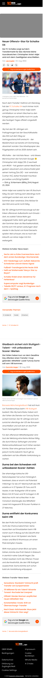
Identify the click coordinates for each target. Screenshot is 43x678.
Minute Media (31, 659)
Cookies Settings (9, 670)
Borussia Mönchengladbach (15, 405)
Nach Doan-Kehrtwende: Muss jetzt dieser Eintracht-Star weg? (20, 610)
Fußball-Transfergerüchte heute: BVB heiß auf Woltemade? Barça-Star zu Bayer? (21, 270)
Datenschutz (7, 659)
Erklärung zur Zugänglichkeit (8, 665)
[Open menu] (3, 3)
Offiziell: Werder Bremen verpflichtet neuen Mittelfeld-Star (20, 597)
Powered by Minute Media (16, 676)
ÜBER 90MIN (7, 649)
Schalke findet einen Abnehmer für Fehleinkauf (20, 278)
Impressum (30, 649)
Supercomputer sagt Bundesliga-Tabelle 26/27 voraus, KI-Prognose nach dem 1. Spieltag (22, 286)
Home (4, 325)
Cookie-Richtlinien (29, 654)
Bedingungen (8, 653)
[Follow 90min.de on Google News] (37, 298)
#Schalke (6, 155)
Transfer (16, 315)
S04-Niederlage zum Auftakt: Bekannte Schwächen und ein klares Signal (22, 262)
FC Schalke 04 (15, 106)
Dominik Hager (12, 367)
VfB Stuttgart (31, 408)
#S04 (9, 165)
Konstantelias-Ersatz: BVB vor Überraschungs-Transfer (17, 604)
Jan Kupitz (10, 61)
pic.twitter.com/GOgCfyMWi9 (15, 179)
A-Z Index (29, 663)
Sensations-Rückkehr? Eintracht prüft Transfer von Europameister (21, 584)
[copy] (16, 65)
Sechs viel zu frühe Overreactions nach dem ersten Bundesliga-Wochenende (21, 255)
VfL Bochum (24, 315)
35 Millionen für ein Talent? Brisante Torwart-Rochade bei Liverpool (20, 591)
